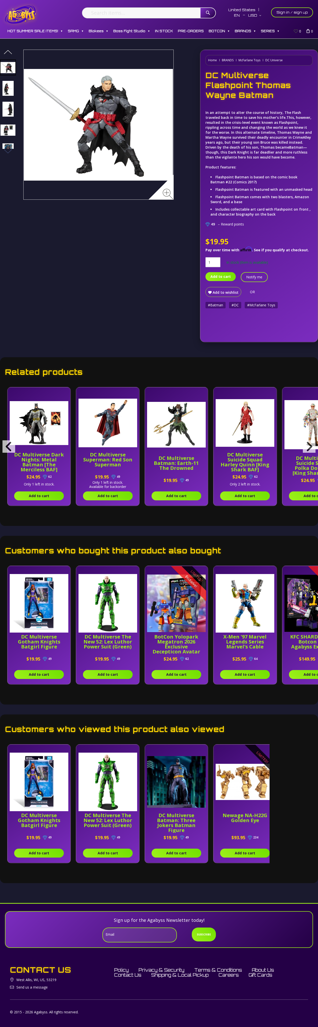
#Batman (215, 305)
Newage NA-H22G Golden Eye (245, 818)
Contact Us (127, 974)
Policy (121, 969)
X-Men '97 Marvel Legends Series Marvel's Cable (245, 641)
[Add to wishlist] (65, 393)
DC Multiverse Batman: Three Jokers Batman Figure (176, 823)
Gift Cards (260, 974)
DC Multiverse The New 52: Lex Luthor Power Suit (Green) (107, 641)
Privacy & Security (161, 969)
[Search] (207, 13)
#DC (235, 305)
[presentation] (8, 446)
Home (212, 60)
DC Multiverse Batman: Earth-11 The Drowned (176, 463)
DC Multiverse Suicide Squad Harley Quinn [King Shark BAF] (245, 462)
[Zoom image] (168, 194)
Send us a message (32, 987)
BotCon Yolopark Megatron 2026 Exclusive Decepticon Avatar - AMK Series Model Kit (176, 649)
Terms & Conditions (218, 969)
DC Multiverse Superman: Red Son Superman (107, 459)
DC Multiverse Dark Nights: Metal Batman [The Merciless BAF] (39, 462)
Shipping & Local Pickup (180, 974)
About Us (263, 969)
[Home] (21, 14)
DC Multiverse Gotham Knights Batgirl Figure (39, 641)
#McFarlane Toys (261, 305)
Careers (229, 974)
